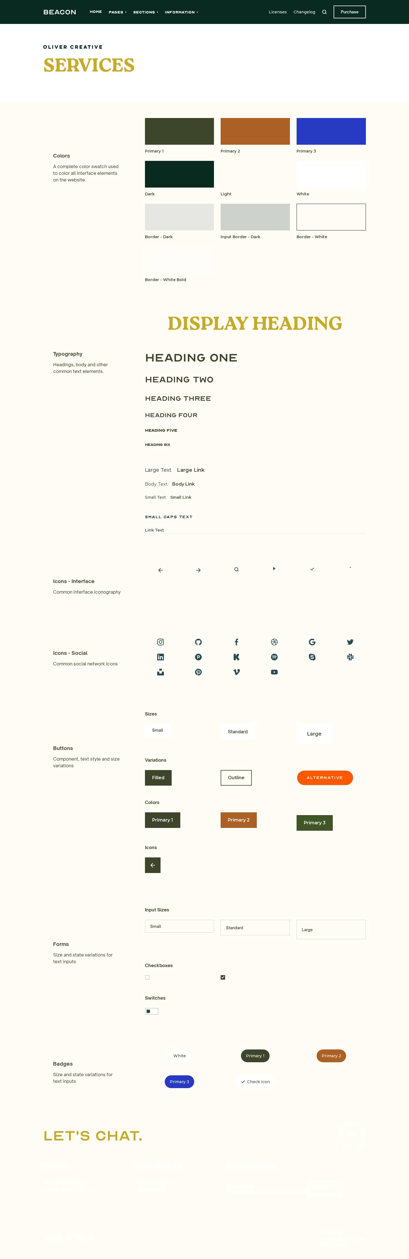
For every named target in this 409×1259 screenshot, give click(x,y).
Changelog (304, 11)
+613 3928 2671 (153, 1183)
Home (96, 12)
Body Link (183, 484)
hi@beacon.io (150, 1190)
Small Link (180, 497)
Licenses (278, 11)
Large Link (190, 470)
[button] (118, 12)
